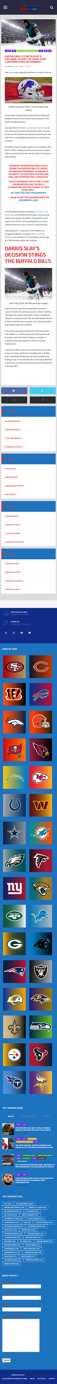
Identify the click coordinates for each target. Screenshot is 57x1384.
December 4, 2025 (28, 200)
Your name (7, 1283)
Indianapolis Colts (13, 572)
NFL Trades (26, 1241)
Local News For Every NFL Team (14, 1378)
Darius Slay (11, 377)
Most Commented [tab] (28, 1116)
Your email (7, 1294)
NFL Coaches (10, 1215)
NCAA (27, 1222)
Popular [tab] (46, 1116)
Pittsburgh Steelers (13, 447)
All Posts (42, 1378)
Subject (5, 1306)
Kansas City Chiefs (12, 525)
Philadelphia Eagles (13, 1234)
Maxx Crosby (27, 1256)
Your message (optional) (13, 1317)
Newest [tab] (11, 1116)
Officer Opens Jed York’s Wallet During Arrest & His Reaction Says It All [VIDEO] (32, 1129)
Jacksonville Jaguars (14, 581)
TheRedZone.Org (17, 1375)
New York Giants (33, 1237)
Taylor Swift (10, 1256)
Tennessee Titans (12, 589)
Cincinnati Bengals (13, 430)
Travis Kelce (10, 1230)
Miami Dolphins (11, 477)
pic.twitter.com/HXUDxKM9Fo (28, 192)
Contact (52, 1378)
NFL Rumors (32, 1211)
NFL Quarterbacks (24, 1204)
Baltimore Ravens (12, 421)
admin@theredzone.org (20, 624)
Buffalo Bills (10, 469)
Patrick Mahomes (31, 1249)
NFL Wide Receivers (13, 1211)
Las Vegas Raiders (12, 533)
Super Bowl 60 (11, 1222)
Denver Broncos (12, 516)
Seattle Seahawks (30, 1215)
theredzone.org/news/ (20, 614)
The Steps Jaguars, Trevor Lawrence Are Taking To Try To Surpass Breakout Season (34, 1146)
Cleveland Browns (13, 438)
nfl (8, 1204)
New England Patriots (14, 486)
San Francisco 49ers (13, 1219)
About (32, 1378)
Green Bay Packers (33, 1252)
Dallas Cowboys (35, 1219)
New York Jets (11, 494)
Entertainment (11, 1249)
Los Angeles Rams (12, 1237)
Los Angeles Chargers (14, 542)
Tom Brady (10, 1241)
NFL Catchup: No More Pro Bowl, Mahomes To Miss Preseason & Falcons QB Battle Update (35, 1166)
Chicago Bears (32, 1245)
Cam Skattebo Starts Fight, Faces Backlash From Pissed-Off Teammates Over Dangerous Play (34, 1180)
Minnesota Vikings (34, 1260)
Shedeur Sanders (44, 1241)
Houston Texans (12, 564)
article (11, 72)
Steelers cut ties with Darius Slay (33, 128)
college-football (44, 1222)
